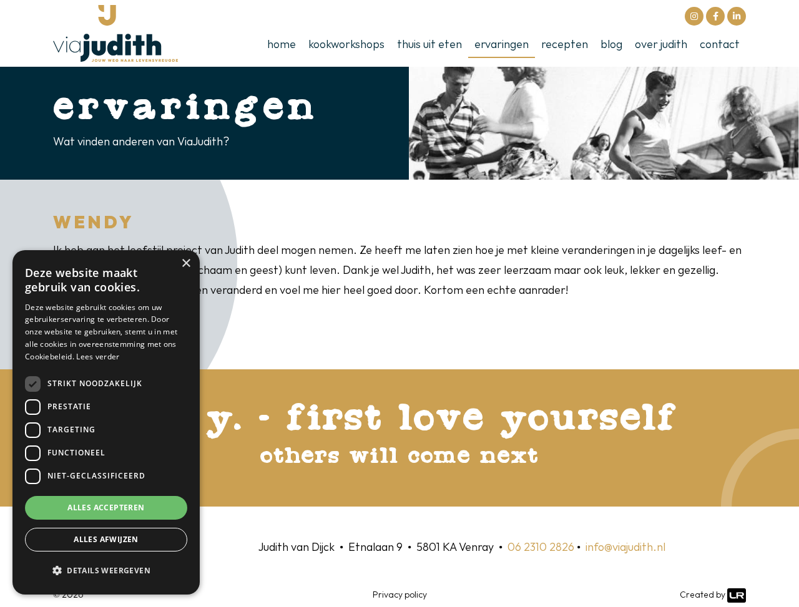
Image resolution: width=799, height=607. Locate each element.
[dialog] (106, 422)
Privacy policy (400, 595)
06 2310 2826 (540, 547)
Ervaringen (501, 45)
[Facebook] (715, 16)
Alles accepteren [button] (105, 507)
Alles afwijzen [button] (106, 539)
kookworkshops (346, 45)
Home (281, 45)
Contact (720, 45)
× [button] (185, 263)
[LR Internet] (736, 595)
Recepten (564, 45)
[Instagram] (694, 16)
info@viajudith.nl (625, 547)
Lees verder (97, 356)
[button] (106, 571)
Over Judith (661, 45)
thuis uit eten (429, 45)
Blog (611, 45)
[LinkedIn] (736, 16)
